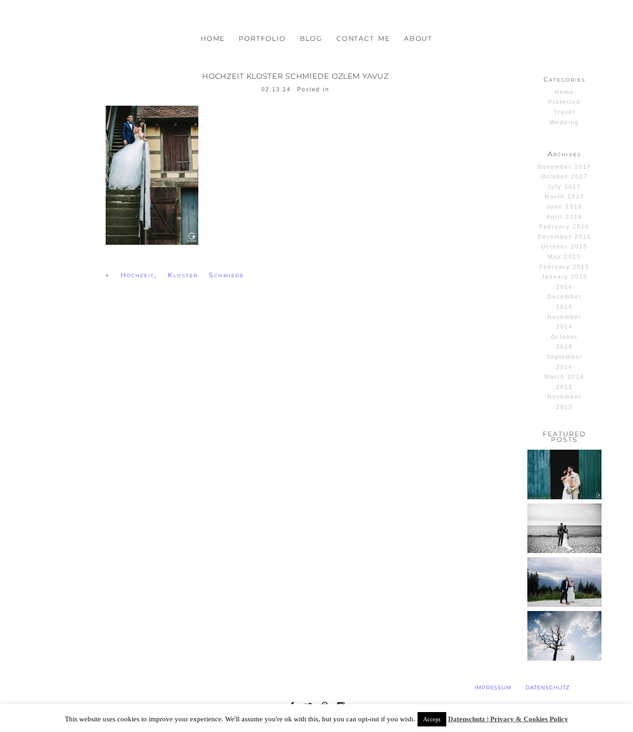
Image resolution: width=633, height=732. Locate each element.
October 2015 (564, 246)
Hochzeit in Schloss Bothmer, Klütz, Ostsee (564, 527)
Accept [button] (432, 719)
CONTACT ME (363, 38)
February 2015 (564, 267)
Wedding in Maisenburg (564, 627)
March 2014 (564, 377)
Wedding (564, 122)
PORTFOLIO (262, 38)
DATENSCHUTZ (547, 687)
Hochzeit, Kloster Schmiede (182, 275)
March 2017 (564, 196)
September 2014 (564, 362)
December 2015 (564, 237)
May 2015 (564, 257)
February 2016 (564, 226)
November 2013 (564, 402)
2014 (564, 287)
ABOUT (418, 38)
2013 (564, 387)
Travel (564, 112)
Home (564, 92)
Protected (564, 102)
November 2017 (564, 167)
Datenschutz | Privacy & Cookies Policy (508, 719)
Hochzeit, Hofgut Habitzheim (563, 470)
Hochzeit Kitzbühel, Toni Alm (564, 577)
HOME (213, 38)
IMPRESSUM (493, 687)
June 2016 (564, 207)
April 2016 (564, 217)
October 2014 (564, 342)
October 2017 (564, 176)
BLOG (311, 38)
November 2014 (564, 322)
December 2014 (564, 301)
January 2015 (564, 277)
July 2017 (564, 187)
